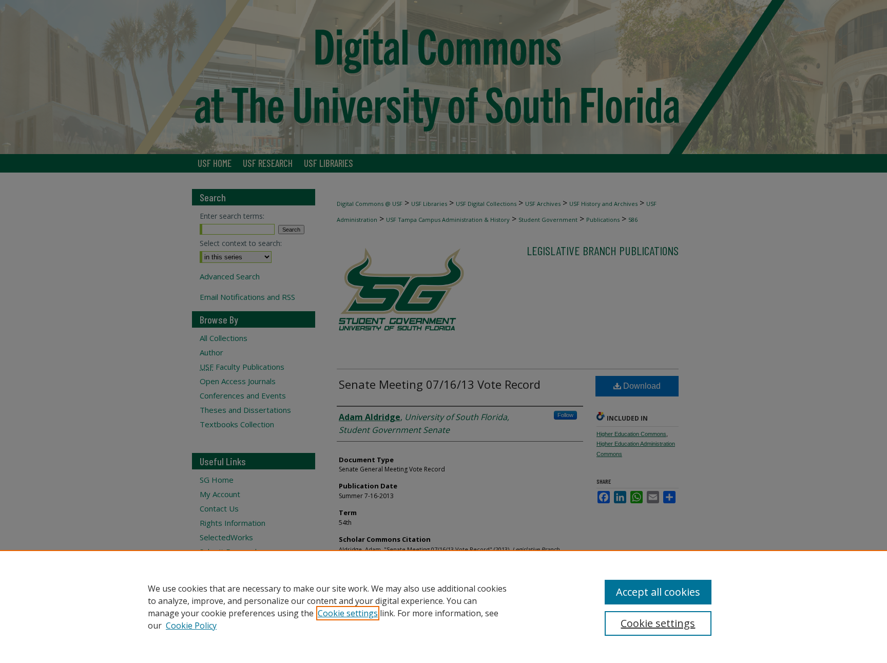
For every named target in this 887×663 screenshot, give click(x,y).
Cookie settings (348, 613)
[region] (443, 606)
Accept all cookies (658, 592)
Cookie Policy (191, 625)
